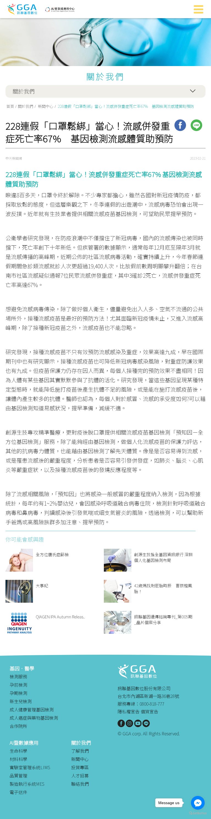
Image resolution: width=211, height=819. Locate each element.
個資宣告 (149, 711)
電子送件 (18, 792)
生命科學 (18, 750)
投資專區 (80, 767)
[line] (196, 125)
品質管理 (18, 775)
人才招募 (80, 775)
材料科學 (18, 759)
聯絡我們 (80, 783)
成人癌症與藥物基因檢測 (34, 717)
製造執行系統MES (27, 783)
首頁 (10, 106)
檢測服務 (18, 676)
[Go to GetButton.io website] (198, 813)
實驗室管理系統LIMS (30, 767)
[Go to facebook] (198, 803)
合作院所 (18, 726)
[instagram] (129, 723)
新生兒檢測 (21, 701)
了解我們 (80, 750)
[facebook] (180, 125)
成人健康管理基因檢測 (32, 709)
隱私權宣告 (129, 711)
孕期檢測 (18, 693)
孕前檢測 (18, 684)
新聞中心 (45, 106)
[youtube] (137, 723)
